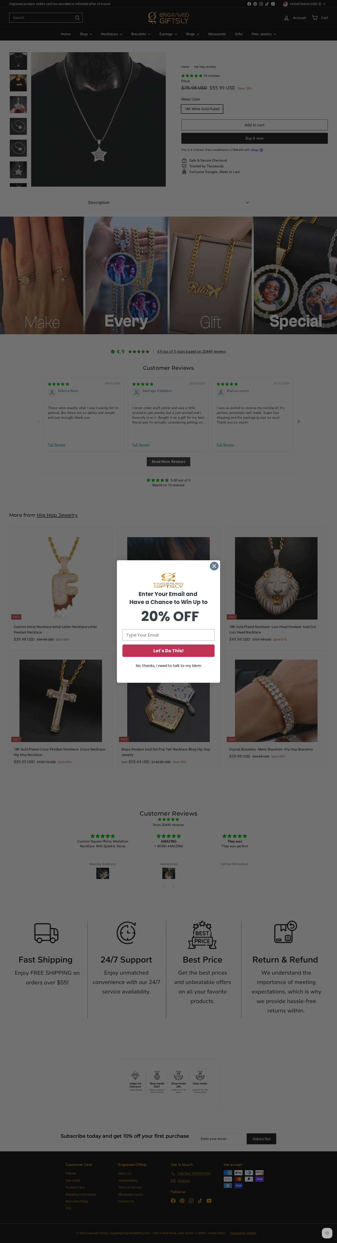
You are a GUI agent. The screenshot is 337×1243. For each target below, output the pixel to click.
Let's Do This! (168, 650)
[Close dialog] (214, 566)
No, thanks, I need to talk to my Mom (168, 665)
